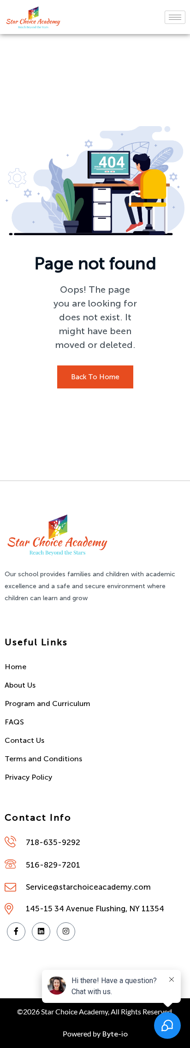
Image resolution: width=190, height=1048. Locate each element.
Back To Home (95, 377)
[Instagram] (66, 931)
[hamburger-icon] (175, 17)
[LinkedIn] (41, 931)
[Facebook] (16, 931)
